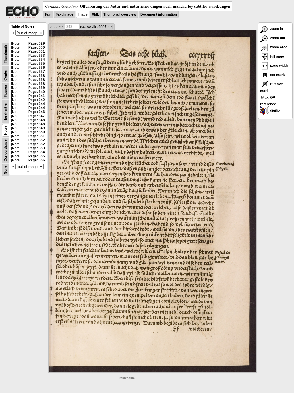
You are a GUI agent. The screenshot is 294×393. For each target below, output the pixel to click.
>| (111, 27)
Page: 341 (36, 96)
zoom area (278, 47)
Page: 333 (36, 56)
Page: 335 (36, 64)
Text (48, 14)
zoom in (276, 29)
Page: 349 (36, 128)
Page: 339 (36, 88)
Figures (5, 91)
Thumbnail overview (119, 14)
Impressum (127, 377)
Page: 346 (36, 112)
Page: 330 (36, 47)
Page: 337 (36, 72)
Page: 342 (36, 100)
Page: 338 (36, 76)
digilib (274, 110)
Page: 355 (36, 156)
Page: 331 (36, 51)
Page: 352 (36, 140)
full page (276, 56)
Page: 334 (36, 60)
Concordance (5, 150)
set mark (277, 75)
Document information (158, 14)
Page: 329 (36, 43)
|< (60, 27)
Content (5, 74)
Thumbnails (5, 53)
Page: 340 (36, 92)
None (5, 170)
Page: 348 (36, 120)
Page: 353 (36, 148)
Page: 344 (36, 104)
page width (278, 66)
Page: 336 (36, 68)
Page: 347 (36, 116)
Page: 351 (36, 136)
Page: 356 (36, 160)
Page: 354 (36, 152)
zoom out (277, 38)
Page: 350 (36, 132)
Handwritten (5, 111)
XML (95, 14)
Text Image (65, 14)
